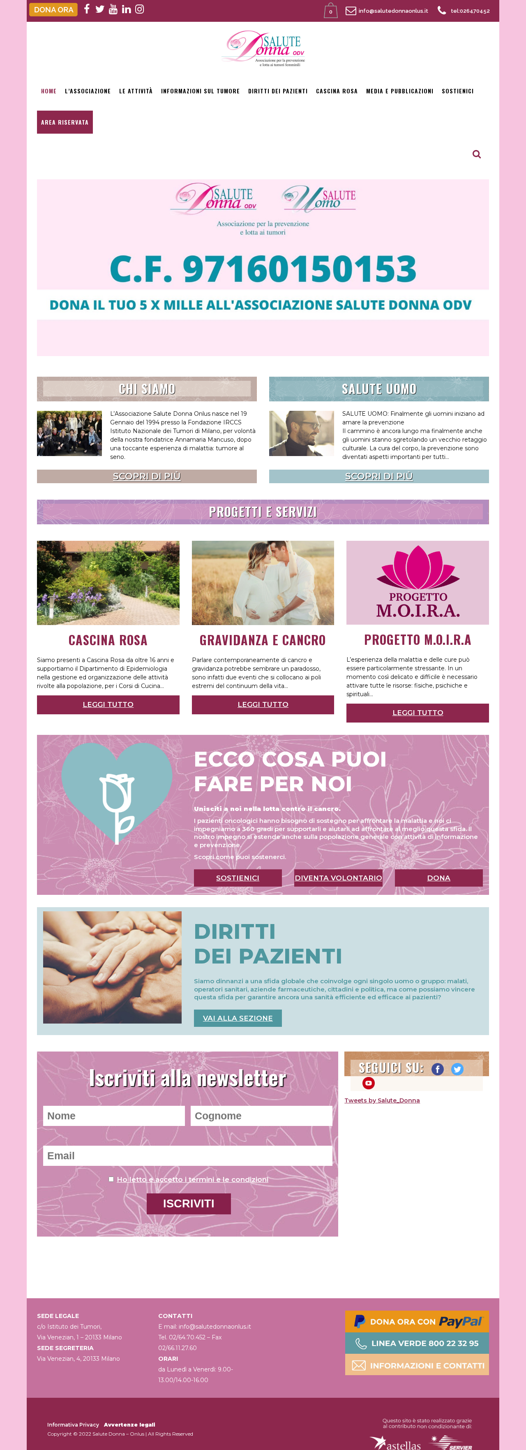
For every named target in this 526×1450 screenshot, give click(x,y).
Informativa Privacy (73, 1425)
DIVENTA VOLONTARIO (338, 878)
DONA (438, 878)
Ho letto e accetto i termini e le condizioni (192, 1179)
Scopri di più (147, 476)
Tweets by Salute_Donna (382, 1100)
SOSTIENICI (237, 878)
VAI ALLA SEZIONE (238, 1018)
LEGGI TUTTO (108, 704)
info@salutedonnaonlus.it (393, 11)
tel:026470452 (470, 11)
